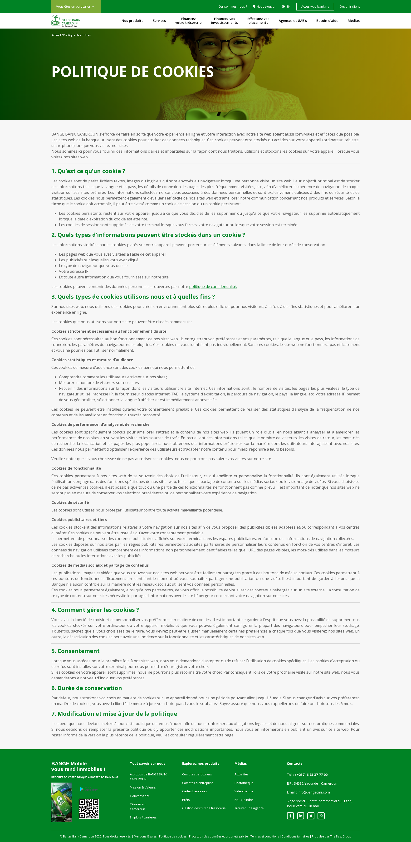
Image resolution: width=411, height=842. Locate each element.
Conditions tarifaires (295, 836)
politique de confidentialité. (213, 286)
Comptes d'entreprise (198, 783)
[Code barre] (89, 809)
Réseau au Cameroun (138, 806)
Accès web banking (315, 6)
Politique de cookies (172, 836)
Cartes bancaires (194, 791)
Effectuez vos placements (258, 20)
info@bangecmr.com (314, 792)
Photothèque (244, 783)
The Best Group (340, 836)
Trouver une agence (249, 808)
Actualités (242, 774)
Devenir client (350, 6)
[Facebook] (290, 815)
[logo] (65, 21)
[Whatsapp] (321, 815)
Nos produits (132, 21)
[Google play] (89, 789)
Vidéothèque (244, 791)
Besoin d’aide (327, 21)
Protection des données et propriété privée (218, 836)
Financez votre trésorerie (188, 20)
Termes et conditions (264, 836)
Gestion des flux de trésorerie (204, 808)
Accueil (56, 35)
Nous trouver (266, 6)
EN (288, 6)
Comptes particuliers (197, 774)
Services (159, 21)
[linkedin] (300, 815)
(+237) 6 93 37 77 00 (311, 774)
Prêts (186, 800)
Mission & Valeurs (143, 787)
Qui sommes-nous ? (233, 6)
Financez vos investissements (224, 20)
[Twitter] (310, 815)
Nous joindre (244, 800)
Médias (354, 21)
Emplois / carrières (143, 817)
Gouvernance (140, 796)
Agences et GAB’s (293, 21)
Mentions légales (145, 836)
